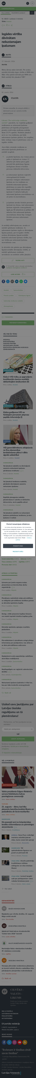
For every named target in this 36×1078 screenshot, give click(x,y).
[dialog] (18, 539)
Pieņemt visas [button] (18, 546)
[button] (18, 551)
